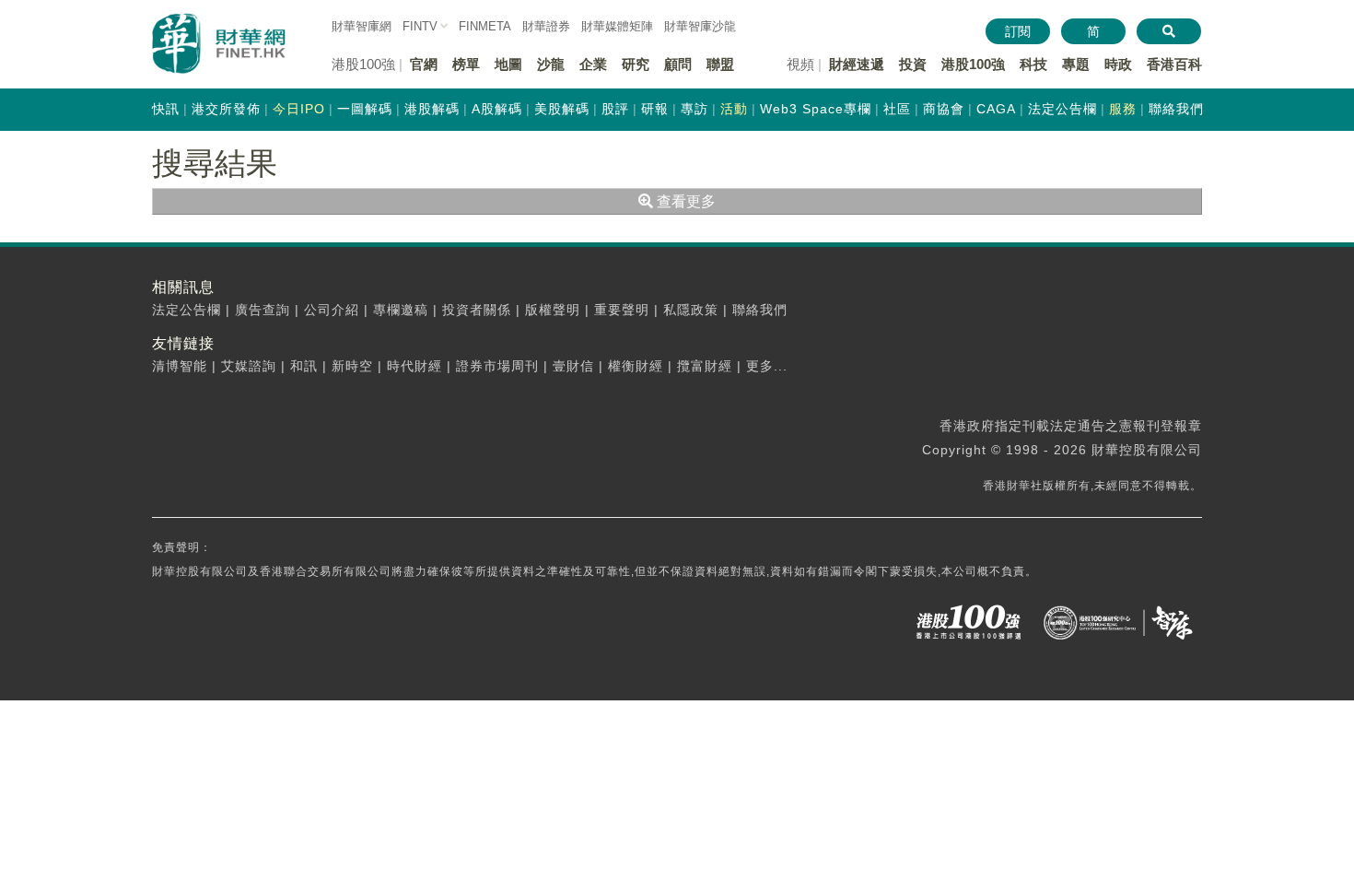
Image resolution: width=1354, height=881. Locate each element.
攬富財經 (704, 365)
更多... (767, 365)
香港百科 (1174, 64)
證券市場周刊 (497, 365)
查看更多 (684, 201)
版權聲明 (552, 309)
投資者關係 (476, 309)
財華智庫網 (361, 26)
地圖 (508, 64)
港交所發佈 (226, 108)
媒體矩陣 (617, 26)
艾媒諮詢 (248, 365)
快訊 (166, 108)
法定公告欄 (1062, 108)
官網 (424, 64)
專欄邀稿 (400, 309)
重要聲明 (621, 309)
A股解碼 (497, 108)
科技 (1033, 64)
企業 (593, 64)
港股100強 (973, 64)
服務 (1123, 108)
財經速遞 (856, 64)
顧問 (678, 64)
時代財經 (414, 365)
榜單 (466, 64)
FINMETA (485, 26)
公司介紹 (331, 309)
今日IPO (299, 108)
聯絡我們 (1176, 108)
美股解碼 (561, 108)
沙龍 (551, 64)
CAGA (996, 108)
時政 (1118, 64)
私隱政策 (690, 309)
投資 (913, 64)
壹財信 (573, 365)
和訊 (304, 365)
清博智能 (179, 365)
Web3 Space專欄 (815, 108)
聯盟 (720, 64)
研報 (655, 108)
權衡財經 (635, 365)
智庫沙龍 (700, 26)
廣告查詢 (262, 309)
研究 (635, 64)
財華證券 (546, 26)
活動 (734, 108)
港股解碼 (432, 108)
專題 (1076, 64)
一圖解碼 (364, 108)
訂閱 (1018, 31)
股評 (615, 108)
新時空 (352, 365)
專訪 (694, 108)
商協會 (943, 108)
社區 (897, 108)
